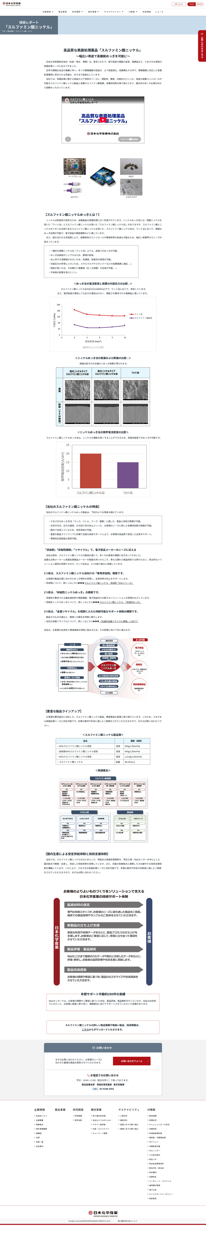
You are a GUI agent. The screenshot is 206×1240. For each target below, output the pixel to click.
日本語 (191, 4)
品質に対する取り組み (129, 1124)
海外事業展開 (41, 1129)
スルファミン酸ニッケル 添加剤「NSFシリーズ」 (109, 582)
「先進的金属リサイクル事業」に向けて (118, 621)
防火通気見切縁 (99, 1116)
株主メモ (153, 1159)
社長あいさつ (41, 1116)
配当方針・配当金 (156, 1168)
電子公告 (153, 1190)
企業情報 (39, 1109)
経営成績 (153, 1116)
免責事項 (153, 1198)
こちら (85, 1029)
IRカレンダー (154, 1150)
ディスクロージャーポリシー (161, 1194)
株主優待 (153, 1172)
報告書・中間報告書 (157, 1137)
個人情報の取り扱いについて (127, 1221)
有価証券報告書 (155, 1133)
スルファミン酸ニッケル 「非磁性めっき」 (120, 602)
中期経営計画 (154, 1146)
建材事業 (96, 1109)
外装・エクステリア (101, 1129)
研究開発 (78, 1109)
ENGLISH (200, 4)
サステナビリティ (129, 1109)
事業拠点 (39, 1124)
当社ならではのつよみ (102, 1120)
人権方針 (123, 1116)
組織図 (39, 1133)
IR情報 (151, 1109)
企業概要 (39, 1120)
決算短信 (153, 1129)
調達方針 (123, 1120)
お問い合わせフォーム (131, 1061)
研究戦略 (78, 1116)
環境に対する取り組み (129, 1129)
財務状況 (153, 1120)
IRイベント (153, 1142)
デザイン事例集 (99, 1124)
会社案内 (39, 1146)
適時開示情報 (154, 1185)
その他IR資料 (154, 1155)
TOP (3, 31)
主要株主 (153, 1177)
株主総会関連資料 (156, 1163)
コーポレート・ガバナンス (160, 1181)
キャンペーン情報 (100, 1133)
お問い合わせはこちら (202, 47)
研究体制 (78, 1120)
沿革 (38, 1137)
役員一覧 (39, 1142)
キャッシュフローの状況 (159, 1124)
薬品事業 (10, 31)
